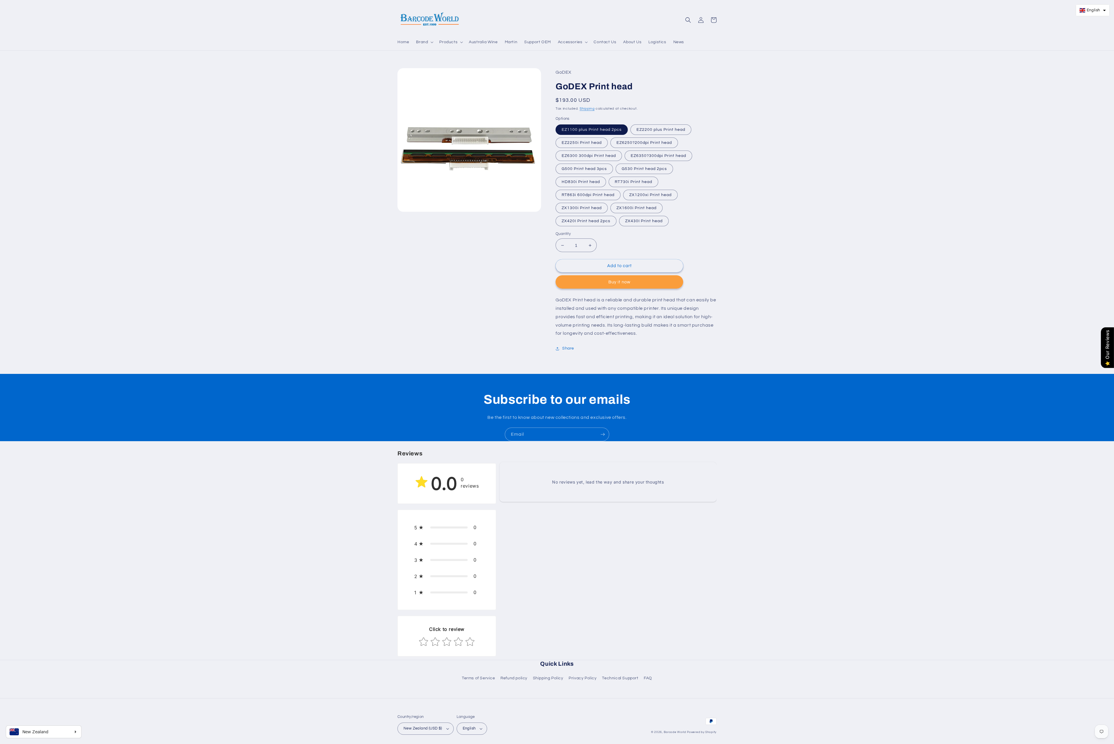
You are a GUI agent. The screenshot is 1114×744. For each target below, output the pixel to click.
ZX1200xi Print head (650, 195)
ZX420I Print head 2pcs (586, 221)
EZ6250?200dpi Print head (644, 143)
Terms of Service (478, 678)
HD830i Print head (581, 182)
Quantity (563, 234)
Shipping (587, 109)
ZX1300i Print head (582, 208)
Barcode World (675, 732)
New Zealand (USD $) (423, 728)
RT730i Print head (633, 182)
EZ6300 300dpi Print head (589, 156)
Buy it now (619, 282)
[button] (424, 42)
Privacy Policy (582, 678)
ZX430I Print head (644, 221)
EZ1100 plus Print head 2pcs (592, 130)
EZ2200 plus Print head (660, 130)
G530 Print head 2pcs (644, 169)
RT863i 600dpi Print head (588, 195)
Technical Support (620, 678)
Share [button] (568, 348)
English (469, 728)
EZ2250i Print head (582, 143)
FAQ (648, 678)
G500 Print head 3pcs (584, 169)
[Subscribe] (602, 434)
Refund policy (513, 678)
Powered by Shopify (702, 732)
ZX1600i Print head (636, 208)
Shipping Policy (548, 678)
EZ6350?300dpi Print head (658, 156)
